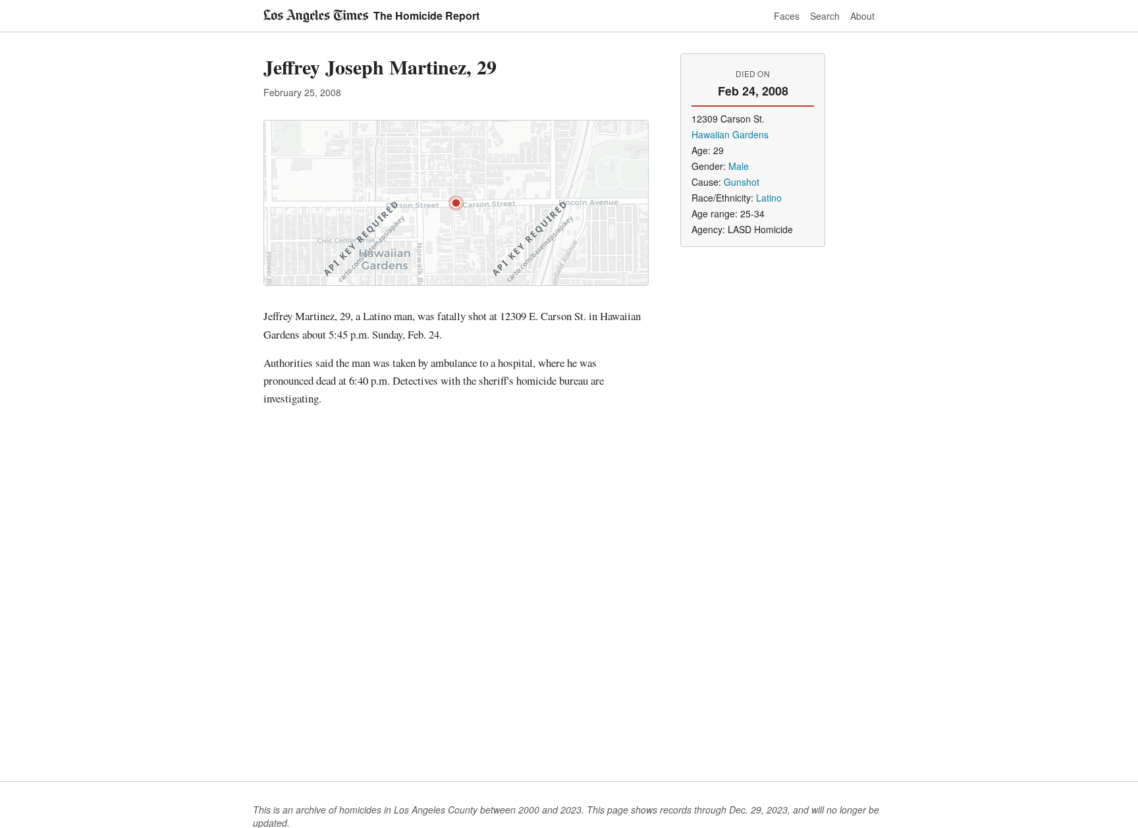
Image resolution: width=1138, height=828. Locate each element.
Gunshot (741, 181)
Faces (786, 15)
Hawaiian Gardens (730, 134)
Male (738, 166)
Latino (769, 197)
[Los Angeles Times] (315, 15)
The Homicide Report (426, 15)
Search (825, 15)
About (862, 15)
